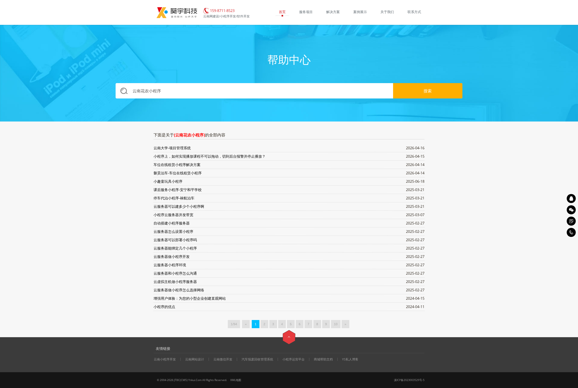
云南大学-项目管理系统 (172, 147)
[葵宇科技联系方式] (571, 221)
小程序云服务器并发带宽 (173, 214)
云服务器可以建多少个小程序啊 (179, 206)
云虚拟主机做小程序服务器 (175, 281)
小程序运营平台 (293, 359)
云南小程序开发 (165, 359)
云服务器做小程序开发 (172, 256)
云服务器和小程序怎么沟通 (175, 273)
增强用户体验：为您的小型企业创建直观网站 (190, 298)
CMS (184, 380)
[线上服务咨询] (571, 198)
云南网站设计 (194, 359)
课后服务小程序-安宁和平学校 (178, 189)
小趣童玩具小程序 (168, 181)
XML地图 (235, 380)
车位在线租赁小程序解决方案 (177, 164)
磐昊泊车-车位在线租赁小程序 (178, 173)
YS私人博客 (350, 359)
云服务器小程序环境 (170, 264)
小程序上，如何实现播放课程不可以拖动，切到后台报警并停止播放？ (210, 156)
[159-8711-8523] (571, 232)
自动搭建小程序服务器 (172, 223)
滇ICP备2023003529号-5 (409, 380)
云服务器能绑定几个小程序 (175, 248)
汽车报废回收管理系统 (257, 359)
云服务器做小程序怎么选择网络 (179, 289)
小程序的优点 (164, 306)
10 (336, 324)
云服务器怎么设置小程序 (173, 231)
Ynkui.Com (195, 380)
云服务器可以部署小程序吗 (175, 239)
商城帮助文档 (323, 359)
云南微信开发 (222, 359)
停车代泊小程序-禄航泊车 (174, 198)
